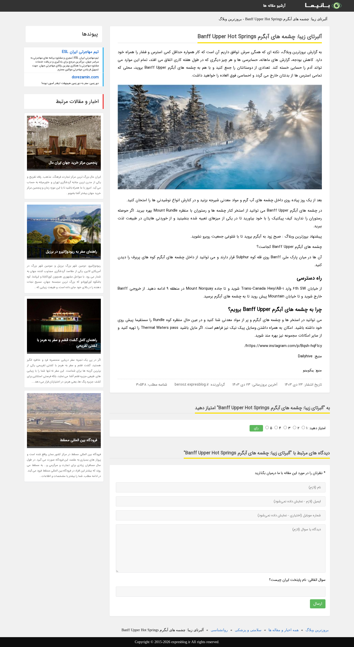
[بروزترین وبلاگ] (323, 6)
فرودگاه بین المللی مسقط (78, 440)
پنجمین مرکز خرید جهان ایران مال (73, 162)
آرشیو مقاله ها (274, 6)
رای (256, 428)
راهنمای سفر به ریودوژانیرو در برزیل (71, 251)
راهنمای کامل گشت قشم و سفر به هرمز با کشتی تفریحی (67, 343)
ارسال (317, 604)
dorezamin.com (85, 77)
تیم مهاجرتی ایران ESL (80, 52)
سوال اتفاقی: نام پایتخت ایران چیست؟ (297, 580)
